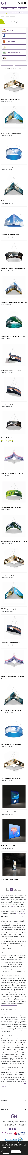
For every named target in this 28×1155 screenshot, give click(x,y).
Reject (6, 1151)
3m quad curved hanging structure (12, 473)
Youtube (18, 1129)
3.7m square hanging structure (10, 575)
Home (2, 16)
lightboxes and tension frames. (9, 1005)
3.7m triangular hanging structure (11, 609)
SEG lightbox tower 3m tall (9, 879)
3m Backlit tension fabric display (11, 846)
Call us (22, 8)
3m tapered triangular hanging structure (14, 302)
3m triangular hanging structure (11, 201)
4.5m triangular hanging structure (11, 710)
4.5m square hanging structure (11, 778)
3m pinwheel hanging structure (11, 370)
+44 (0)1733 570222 (9, 1124)
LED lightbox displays (20, 913)
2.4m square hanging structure (11, 99)
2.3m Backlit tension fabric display (11, 812)
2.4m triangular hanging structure (11, 133)
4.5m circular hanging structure (11, 744)
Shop (7, 16)
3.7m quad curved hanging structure (12, 676)
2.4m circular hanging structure (11, 167)
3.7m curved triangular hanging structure (14, 541)
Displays (12, 16)
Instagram (15, 1129)
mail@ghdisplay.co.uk (21, 1124)
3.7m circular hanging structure (11, 507)
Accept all (16, 1151)
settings (7, 1147)
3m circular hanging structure (10, 437)
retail (12, 906)
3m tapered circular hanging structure (13, 268)
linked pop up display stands (8, 946)
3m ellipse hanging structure (10, 404)
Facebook (10, 1129)
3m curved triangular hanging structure (13, 336)
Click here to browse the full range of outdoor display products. (13, 1084)
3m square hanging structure (10, 234)
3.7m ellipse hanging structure (10, 642)
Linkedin (12, 1129)
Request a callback (9, 8)
